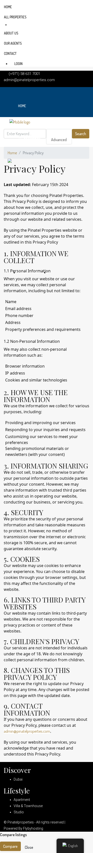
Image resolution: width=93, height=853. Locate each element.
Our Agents (13, 43)
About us (11, 33)
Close (29, 847)
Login (18, 64)
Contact (10, 53)
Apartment (22, 800)
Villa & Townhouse (28, 806)
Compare (10, 846)
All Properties (15, 17)
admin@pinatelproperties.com (27, 731)
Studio (19, 812)
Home (8, 7)
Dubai (18, 779)
